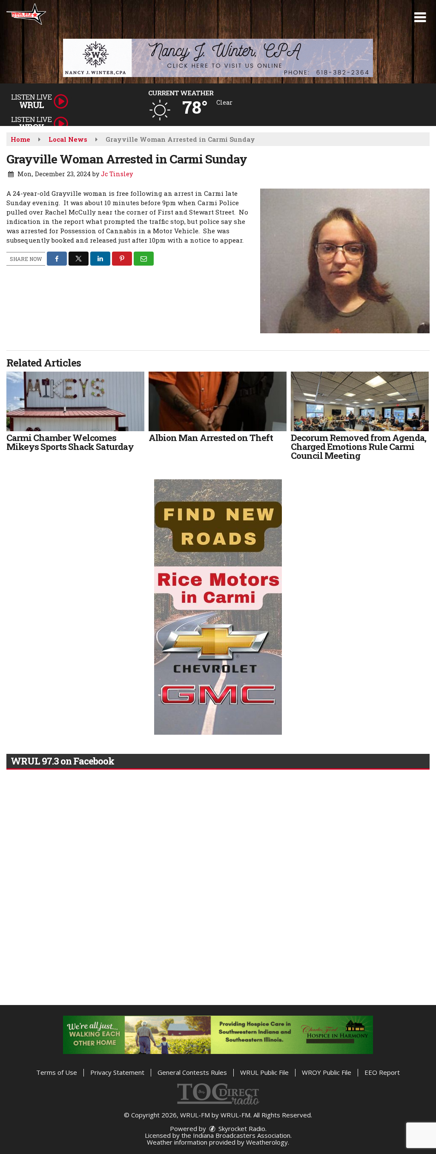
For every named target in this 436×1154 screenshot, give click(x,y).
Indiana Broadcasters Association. (242, 1135)
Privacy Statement (117, 1072)
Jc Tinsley (117, 174)
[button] (420, 17)
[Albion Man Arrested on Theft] (218, 401)
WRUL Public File (264, 1072)
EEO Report (382, 1072)
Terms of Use (56, 1072)
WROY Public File (326, 1072)
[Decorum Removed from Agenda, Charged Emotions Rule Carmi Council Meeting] (360, 401)
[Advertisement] (218, 58)
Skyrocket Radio (241, 1128)
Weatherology (267, 1142)
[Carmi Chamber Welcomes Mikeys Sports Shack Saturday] (75, 401)
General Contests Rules (192, 1072)
